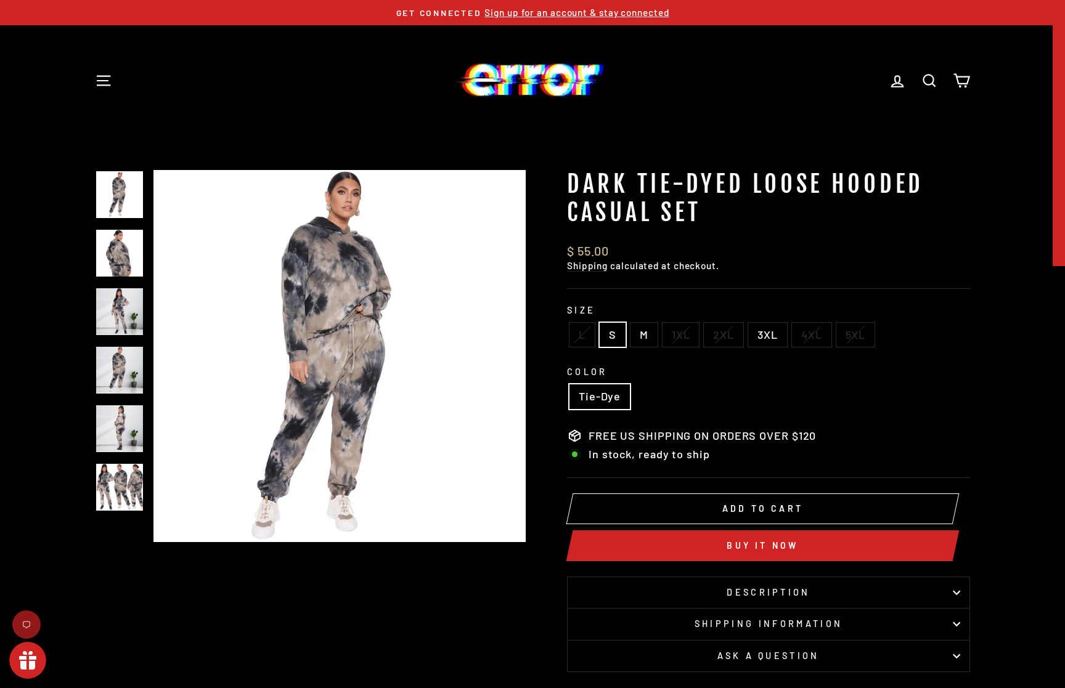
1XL (681, 334)
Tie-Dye (600, 396)
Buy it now (762, 545)
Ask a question (768, 655)
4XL (811, 334)
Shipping (587, 265)
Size (581, 310)
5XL (856, 334)
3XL (767, 334)
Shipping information (769, 623)
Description (768, 592)
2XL (723, 334)
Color (587, 371)
